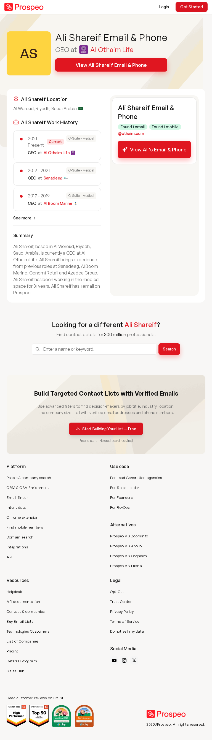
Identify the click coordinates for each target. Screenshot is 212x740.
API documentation (23, 601)
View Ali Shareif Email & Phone (111, 65)
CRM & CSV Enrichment (28, 487)
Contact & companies (26, 611)
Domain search (20, 537)
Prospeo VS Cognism (128, 556)
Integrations (17, 547)
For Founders (121, 497)
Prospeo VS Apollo (126, 546)
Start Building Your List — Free (109, 428)
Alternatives (123, 524)
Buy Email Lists (20, 621)
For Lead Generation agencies (136, 477)
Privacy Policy (122, 611)
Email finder (17, 497)
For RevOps (120, 507)
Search (169, 349)
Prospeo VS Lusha (126, 566)
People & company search (29, 477)
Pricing (13, 651)
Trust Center (121, 601)
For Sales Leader (124, 487)
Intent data (16, 507)
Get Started (191, 6)
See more (22, 218)
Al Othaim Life (112, 49)
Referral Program (22, 661)
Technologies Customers (28, 631)
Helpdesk (14, 591)
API (9, 557)
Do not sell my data (127, 631)
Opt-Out (117, 591)
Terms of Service (124, 621)
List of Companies (23, 641)
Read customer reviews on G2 (32, 698)
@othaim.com (131, 133)
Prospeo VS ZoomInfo (129, 536)
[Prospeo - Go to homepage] (24, 7)
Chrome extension (22, 517)
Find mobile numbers (25, 527)
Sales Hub (15, 671)
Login (164, 6)
